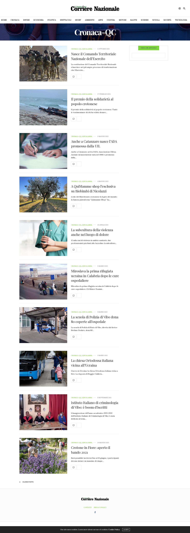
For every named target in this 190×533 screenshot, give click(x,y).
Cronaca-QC (76, 49)
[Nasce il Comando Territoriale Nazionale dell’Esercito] (43, 64)
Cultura (111, 20)
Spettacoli (65, 20)
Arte (100, 20)
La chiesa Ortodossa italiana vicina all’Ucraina (92, 362)
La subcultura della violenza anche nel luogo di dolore (92, 232)
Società (167, 20)
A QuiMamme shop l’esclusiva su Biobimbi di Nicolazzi (93, 188)
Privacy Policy (100, 507)
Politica (51, 20)
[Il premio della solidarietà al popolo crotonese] (43, 107)
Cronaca (15, 20)
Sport (78, 20)
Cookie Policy (114, 529)
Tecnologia (181, 20)
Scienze (145, 20)
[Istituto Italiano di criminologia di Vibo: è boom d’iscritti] (43, 412)
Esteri (26, 20)
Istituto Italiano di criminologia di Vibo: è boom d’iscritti (94, 405)
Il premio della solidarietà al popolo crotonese (92, 101)
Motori (122, 20)
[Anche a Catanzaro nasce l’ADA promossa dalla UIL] (43, 151)
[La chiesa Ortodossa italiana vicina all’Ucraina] (43, 369)
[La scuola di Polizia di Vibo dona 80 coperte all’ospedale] (43, 325)
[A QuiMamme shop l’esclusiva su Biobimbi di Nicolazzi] (43, 195)
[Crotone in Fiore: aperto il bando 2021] (43, 456)
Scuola (156, 20)
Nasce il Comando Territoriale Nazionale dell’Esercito (93, 56)
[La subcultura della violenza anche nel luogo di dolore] (43, 238)
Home (4, 20)
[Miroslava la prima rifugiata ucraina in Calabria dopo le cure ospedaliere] (43, 282)
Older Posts (27, 482)
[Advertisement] (148, 103)
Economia (38, 20)
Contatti (88, 507)
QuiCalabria (87, 49)
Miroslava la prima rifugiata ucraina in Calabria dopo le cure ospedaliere (95, 276)
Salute (133, 20)
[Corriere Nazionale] (95, 8)
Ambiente (89, 20)
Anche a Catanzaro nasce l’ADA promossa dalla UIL (94, 143)
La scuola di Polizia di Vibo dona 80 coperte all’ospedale (94, 319)
